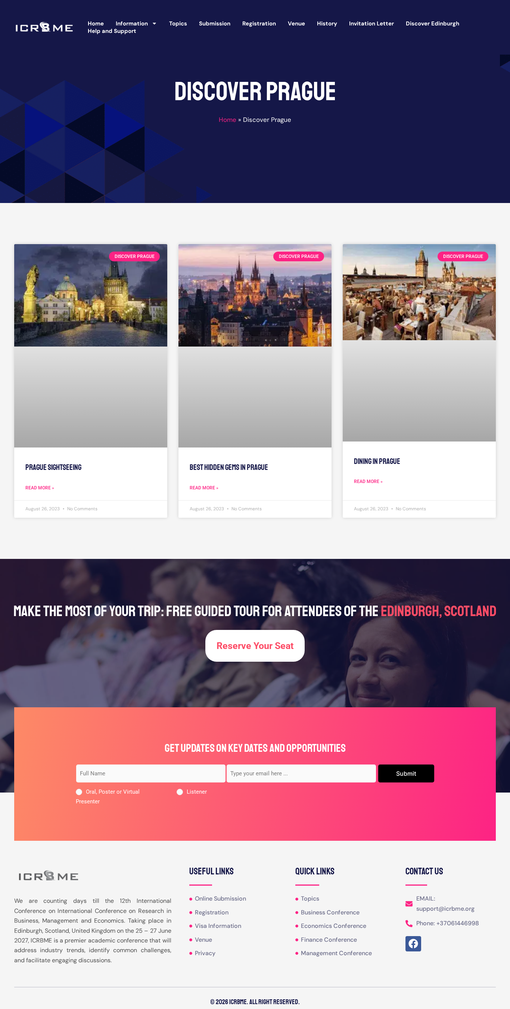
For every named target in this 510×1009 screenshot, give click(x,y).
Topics (178, 23)
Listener (197, 791)
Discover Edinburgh (432, 23)
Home (96, 23)
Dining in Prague (377, 461)
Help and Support (112, 31)
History (327, 23)
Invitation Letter (371, 23)
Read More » (39, 487)
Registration (259, 23)
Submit (406, 773)
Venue (296, 23)
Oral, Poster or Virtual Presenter (108, 796)
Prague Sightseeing (53, 467)
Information (132, 23)
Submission (214, 23)
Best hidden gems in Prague (229, 467)
